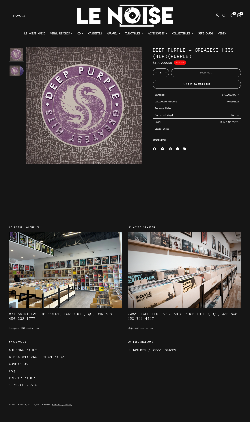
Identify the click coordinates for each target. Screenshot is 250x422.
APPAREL (112, 33)
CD (79, 33)
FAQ (12, 371)
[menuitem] (35, 33)
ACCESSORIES (156, 33)
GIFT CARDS (205, 33)
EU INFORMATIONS (141, 342)
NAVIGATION (17, 342)
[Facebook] (155, 149)
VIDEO (222, 33)
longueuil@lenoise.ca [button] (24, 328)
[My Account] (217, 15)
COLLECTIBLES (181, 33)
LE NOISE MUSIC (34, 33)
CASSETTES (95, 33)
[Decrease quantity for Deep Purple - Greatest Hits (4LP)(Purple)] (156, 73)
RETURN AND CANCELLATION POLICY (37, 357)
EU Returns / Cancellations (152, 350)
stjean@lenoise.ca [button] (140, 328)
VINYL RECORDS (60, 33)
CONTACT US (18, 364)
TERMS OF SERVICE (24, 385)
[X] (163, 149)
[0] (238, 15)
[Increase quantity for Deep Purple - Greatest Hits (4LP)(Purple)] (166, 73)
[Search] (224, 15)
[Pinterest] (171, 149)
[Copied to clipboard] (185, 149)
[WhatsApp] (178, 149)
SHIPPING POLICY (23, 350)
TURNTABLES (132, 33)
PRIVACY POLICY (22, 378)
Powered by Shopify (62, 404)
